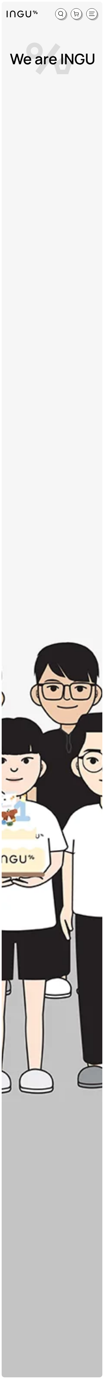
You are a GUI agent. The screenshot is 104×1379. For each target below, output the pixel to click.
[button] (60, 13)
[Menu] (91, 13)
